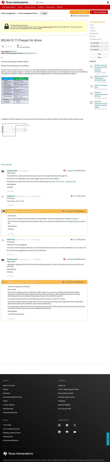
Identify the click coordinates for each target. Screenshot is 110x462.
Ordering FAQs (8, 436)
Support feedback (108, 439)
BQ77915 (96, 46)
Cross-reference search (65, 393)
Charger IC (75, 219)
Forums (20, 7)
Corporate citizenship (10, 412)
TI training (40, 7)
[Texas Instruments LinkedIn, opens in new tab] (59, 433)
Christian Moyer (12, 171)
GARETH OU (9, 46)
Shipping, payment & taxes (12, 433)
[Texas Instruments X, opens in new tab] (74, 426)
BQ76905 (96, 43)
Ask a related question (80, 12)
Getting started (50, 7)
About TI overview (9, 385)
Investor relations (9, 405)
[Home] (16, 2)
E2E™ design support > (9, 7)
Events (5, 401)
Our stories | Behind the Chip (12, 397)
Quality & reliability (64, 405)
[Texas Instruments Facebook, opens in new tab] (67, 426)
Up (8, 192)
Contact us (61, 385)
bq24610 (96, 49)
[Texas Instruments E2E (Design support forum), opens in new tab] (67, 433)
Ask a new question (99, 12)
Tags (99, 54)
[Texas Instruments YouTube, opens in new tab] (74, 433)
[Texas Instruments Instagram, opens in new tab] (59, 426)
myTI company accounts (11, 429)
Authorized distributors (10, 440)
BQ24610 (13, 51)
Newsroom (6, 393)
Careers (5, 389)
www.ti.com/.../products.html (66, 181)
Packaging (61, 401)
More (45, 13)
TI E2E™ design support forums (68, 389)
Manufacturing (8, 409)
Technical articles (30, 7)
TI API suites (7, 425)
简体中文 (60, 7)
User (108, 2)
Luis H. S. (11, 282)
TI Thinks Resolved (97, 22)
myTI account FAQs (64, 409)
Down (13, 192)
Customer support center (66, 397)
